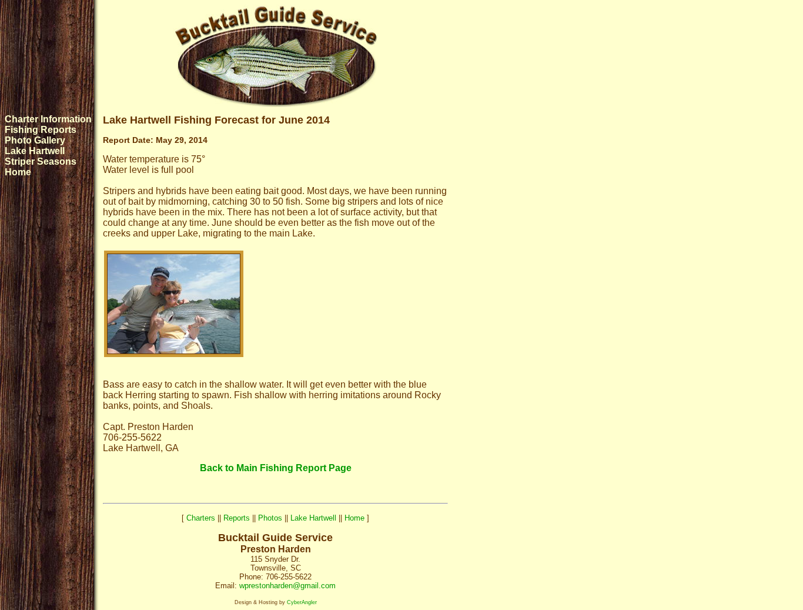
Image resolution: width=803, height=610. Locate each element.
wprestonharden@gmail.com (287, 585)
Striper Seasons (40, 161)
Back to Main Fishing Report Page (276, 468)
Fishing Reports (40, 130)
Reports (236, 518)
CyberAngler (302, 602)
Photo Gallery (35, 140)
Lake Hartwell (35, 151)
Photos (270, 518)
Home (18, 172)
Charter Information (48, 119)
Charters (200, 518)
